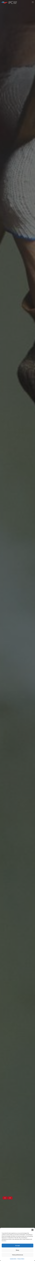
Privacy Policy (20, 1258)
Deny (17, 1250)
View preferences (17, 1255)
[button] (32, 1230)
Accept (17, 1245)
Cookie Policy (13, 1258)
